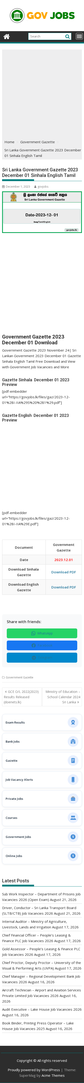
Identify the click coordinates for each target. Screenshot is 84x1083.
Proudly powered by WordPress (34, 1069)
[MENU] (79, 36)
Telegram (45, 657)
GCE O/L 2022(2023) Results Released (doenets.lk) (21, 696)
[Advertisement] (42, 94)
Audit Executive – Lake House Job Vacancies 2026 (42, 1009)
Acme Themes (53, 1075)
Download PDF (63, 572)
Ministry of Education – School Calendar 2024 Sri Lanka (63, 696)
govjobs (43, 187)
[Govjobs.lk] (6, 36)
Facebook (45, 645)
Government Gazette (19, 677)
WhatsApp (45, 633)
